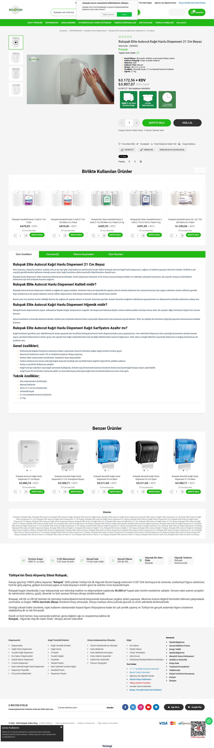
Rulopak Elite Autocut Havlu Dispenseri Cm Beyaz (147, 532)
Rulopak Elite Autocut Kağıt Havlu (87, 517)
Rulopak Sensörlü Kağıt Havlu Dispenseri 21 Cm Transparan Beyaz (68, 477)
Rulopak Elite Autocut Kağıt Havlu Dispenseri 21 (158, 517)
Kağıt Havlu (56, 649)
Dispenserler (17, 645)
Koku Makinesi (96, 649)
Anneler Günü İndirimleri (140, 686)
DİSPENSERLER (51, 23)
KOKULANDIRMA (68, 23)
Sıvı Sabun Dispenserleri (22, 656)
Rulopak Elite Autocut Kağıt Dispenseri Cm (143, 526)
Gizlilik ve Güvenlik (178, 660)
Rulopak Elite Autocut (41, 517)
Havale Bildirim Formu (179, 646)
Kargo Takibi (175, 649)
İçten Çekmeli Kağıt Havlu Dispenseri (28, 666)
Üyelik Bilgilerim (176, 642)
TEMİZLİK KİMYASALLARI (125, 23)
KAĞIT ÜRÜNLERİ (35, 23)
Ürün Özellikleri (24, 254)
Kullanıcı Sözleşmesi (86, 723)
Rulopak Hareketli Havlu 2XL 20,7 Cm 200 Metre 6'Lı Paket (185, 220)
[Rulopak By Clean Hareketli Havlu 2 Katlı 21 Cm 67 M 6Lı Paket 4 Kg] (146, 198)
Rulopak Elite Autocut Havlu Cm (154, 534)
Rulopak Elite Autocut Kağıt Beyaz (50, 530)
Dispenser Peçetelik (20, 670)
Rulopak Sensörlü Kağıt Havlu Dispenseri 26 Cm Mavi (107, 477)
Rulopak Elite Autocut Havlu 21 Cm (60, 534)
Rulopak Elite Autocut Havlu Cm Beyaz (183, 534)
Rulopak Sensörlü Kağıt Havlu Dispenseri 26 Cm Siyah (146, 477)
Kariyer (172, 677)
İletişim (172, 681)
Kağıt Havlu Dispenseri (22, 649)
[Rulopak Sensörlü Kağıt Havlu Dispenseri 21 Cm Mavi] (185, 455)
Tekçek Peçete (57, 663)
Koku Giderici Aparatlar (100, 656)
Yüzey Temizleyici (137, 652)
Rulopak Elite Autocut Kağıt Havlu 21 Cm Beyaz (158, 521)
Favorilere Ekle (30, 231)
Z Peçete (55, 652)
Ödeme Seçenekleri (84, 254)
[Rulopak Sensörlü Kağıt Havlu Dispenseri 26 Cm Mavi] (107, 455)
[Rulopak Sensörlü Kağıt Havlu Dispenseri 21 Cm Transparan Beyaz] (68, 455)
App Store (175, 707)
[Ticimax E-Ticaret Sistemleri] (107, 747)
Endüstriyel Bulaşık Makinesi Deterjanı (146, 659)
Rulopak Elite (26, 517)
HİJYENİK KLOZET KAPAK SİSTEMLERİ (94, 23)
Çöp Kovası (135, 656)
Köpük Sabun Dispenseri (22, 659)
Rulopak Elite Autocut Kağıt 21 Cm (89, 528)
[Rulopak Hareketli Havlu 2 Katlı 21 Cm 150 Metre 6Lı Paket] (68, 198)
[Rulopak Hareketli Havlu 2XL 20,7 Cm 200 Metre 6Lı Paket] (185, 198)
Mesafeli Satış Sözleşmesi (181, 656)
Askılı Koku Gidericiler (99, 659)
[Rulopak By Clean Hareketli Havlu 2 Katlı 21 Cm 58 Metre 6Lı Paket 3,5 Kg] (107, 198)
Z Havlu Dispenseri (20, 663)
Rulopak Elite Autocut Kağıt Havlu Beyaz (110, 523)
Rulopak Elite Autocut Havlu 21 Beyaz (125, 534)
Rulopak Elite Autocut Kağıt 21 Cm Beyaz (120, 528)
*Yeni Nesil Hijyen (145, 3)
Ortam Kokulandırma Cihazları (103, 645)
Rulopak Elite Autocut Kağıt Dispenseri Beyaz (30, 528)
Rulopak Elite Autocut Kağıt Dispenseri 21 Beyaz (105, 526)
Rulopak (16, 517)
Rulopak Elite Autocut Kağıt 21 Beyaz (153, 528)
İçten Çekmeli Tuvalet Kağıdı (63, 666)
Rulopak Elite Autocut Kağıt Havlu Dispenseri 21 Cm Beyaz (60, 519)
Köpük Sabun (136, 649)
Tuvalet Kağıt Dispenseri (22, 652)
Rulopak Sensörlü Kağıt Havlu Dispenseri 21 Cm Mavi (185, 477)
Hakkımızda (174, 670)
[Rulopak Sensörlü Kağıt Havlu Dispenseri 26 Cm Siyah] (146, 455)
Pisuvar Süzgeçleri (98, 663)
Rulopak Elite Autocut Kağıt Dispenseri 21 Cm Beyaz (64, 526)
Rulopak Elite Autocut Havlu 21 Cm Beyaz (92, 534)
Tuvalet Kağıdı (57, 656)
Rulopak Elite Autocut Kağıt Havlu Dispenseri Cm (150, 519)
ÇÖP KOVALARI (145, 23)
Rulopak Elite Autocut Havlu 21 (32, 534)
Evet (124, 14)
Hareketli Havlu (57, 670)
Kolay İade (174, 663)
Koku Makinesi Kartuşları (101, 652)
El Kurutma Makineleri (21, 673)
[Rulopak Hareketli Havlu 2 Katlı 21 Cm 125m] (29, 198)
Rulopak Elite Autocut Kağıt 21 (62, 528)
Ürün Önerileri (116, 254)
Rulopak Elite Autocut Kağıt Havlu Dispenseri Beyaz (53, 521)
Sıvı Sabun (134, 645)
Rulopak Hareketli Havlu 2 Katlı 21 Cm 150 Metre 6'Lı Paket (68, 220)
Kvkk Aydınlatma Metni (65, 723)
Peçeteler (55, 659)
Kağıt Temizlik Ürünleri (61, 645)
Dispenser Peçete (58, 673)
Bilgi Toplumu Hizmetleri (108, 723)
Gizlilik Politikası (46, 723)
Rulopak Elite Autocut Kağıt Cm (181, 528)
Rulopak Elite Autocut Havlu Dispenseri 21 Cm (175, 530)
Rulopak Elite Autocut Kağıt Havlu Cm (41, 523)
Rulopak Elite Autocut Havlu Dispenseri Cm (108, 532)
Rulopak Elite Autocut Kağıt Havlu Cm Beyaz (75, 523)
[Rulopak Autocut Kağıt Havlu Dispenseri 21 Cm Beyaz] (29, 455)
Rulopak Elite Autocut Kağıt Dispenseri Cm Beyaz (182, 526)
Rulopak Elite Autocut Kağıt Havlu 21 (90, 521)
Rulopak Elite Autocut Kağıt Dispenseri (143, 523)
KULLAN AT (181, 23)
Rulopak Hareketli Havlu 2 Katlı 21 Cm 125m (29, 220)
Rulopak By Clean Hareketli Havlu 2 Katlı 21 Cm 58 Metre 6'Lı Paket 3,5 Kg (107, 220)
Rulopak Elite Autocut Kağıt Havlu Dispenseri (120, 517)
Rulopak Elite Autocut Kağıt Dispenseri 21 (177, 523)
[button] (27, 470)
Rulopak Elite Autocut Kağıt (62, 517)
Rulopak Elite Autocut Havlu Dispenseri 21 (138, 530)
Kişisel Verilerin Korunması (181, 674)
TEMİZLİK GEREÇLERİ (164, 23)
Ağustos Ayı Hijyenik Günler (165, 3)
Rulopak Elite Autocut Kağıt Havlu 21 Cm (121, 521)
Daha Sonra (108, 14)
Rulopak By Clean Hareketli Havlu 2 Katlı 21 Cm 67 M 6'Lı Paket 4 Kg (146, 220)
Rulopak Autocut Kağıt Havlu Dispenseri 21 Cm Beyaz (29, 477)
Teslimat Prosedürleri (179, 667)
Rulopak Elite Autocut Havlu (76, 530)
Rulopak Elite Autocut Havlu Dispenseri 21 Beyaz (70, 532)
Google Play (196, 707)
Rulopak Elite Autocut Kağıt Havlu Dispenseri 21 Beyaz (107, 519)
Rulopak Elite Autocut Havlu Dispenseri (105, 530)
